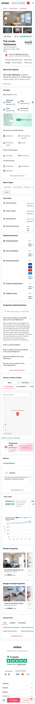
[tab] (8, 386)
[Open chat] (31, 700)
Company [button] (5, 683)
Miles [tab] (9, 382)
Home (5, 8)
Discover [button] (5, 687)
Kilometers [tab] (25, 382)
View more (30, 245)
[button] (20, 3)
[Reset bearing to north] (5, 430)
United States (13, 8)
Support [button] (5, 692)
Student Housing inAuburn (10, 631)
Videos (19, 36)
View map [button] (27, 56)
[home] (5, 3)
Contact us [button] (6, 696)
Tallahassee (23, 8)
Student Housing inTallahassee (11, 627)
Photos (9, 36)
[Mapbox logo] (8, 434)
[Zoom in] (5, 424)
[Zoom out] (5, 427)
